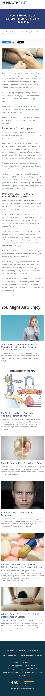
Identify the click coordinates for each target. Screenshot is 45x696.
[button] (41, 4)
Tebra (32, 688)
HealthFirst (5, 32)
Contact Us (39, 656)
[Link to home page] (18, 2)
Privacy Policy (33, 650)
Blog (13, 32)
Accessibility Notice (26, 656)
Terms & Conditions (9, 656)
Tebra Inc (22, 650)
